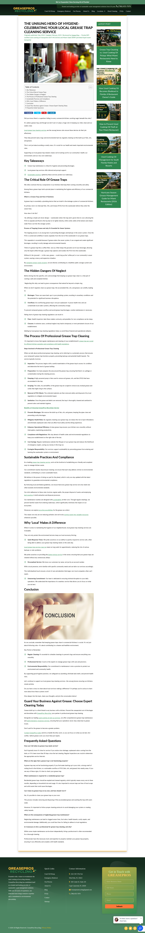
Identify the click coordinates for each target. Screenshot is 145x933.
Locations (100, 11)
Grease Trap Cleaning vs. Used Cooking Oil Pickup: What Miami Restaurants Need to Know (109, 56)
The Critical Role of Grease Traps (36, 92)
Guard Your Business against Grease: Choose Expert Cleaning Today (47, 106)
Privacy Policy (46, 928)
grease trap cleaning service (41, 462)
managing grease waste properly (36, 263)
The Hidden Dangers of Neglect (36, 94)
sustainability (57, 500)
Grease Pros (75, 35)
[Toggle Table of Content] (89, 87)
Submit (119, 906)
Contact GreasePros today (32, 733)
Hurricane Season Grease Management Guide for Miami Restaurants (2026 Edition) (109, 198)
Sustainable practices (34, 175)
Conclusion (30, 103)
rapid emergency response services (38, 721)
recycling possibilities (45, 510)
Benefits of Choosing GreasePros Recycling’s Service (41, 408)
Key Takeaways (31, 90)
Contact (128, 11)
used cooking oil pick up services (49, 718)
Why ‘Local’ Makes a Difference (36, 101)
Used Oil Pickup (50, 11)
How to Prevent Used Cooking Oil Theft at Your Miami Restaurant (109, 127)
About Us (86, 11)
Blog (93, 11)
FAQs (121, 11)
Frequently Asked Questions (35, 108)
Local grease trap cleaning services (35, 130)
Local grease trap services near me (35, 547)
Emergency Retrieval (64, 11)
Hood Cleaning (112, 11)
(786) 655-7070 (124, 6)
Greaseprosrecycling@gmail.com (81, 890)
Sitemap (47, 901)
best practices (28, 495)
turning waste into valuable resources (76, 514)
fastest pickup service (55, 554)
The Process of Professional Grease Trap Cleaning (41, 96)
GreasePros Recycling (44, 713)
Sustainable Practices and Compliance (38, 99)
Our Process (77, 11)
